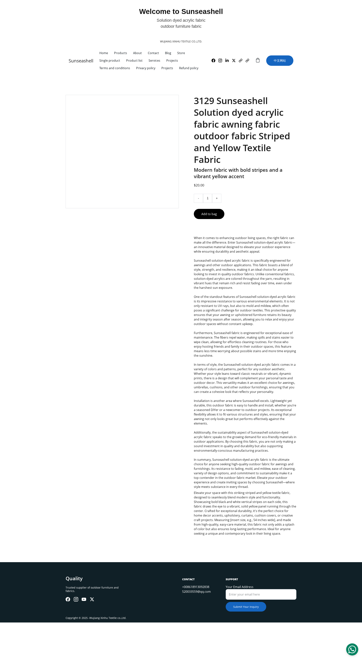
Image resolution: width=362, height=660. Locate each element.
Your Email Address (239, 587)
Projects (172, 60)
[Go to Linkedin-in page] (228, 60)
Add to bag (209, 214)
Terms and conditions (114, 68)
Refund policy (188, 68)
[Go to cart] (257, 61)
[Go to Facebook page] (215, 60)
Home (103, 53)
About (137, 53)
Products (120, 53)
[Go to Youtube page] (84, 599)
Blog (168, 53)
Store (181, 53)
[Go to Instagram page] (221, 60)
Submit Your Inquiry (246, 607)
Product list (134, 60)
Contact (153, 53)
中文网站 (280, 60)
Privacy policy (145, 68)
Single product (109, 60)
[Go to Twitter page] (235, 60)
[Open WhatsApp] (352, 649)
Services (154, 60)
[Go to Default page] (242, 60)
